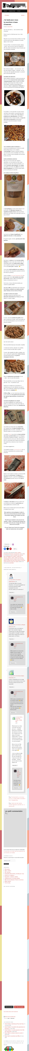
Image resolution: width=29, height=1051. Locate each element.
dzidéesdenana (12, 581)
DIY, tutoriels (7, 872)
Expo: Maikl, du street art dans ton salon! (14, 1033)
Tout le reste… (8, 882)
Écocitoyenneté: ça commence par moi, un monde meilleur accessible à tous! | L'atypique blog (17, 798)
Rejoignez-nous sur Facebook (11, 1011)
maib (8, 1018)
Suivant (23, 15)
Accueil (5, 11)
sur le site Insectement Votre (17, 275)
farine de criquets (13, 559)
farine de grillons (20, 559)
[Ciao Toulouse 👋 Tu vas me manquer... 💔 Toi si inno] (14, 985)
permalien (12, 563)
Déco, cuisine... (18, 552)
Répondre (11, 592)
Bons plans (7, 869)
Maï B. (15, 600)
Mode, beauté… (8, 881)
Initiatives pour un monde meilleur (12, 878)
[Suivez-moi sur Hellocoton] (9, 1016)
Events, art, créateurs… (10, 875)
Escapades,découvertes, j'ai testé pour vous (13, 553)
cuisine (12, 557)
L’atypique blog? (12, 11)
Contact (18, 11)
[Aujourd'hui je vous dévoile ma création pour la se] (14, 959)
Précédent (6, 15)
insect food (14, 560)
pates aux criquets (15, 561)
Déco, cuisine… (8, 870)
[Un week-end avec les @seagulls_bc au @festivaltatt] (14, 907)
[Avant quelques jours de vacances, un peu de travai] (14, 998)
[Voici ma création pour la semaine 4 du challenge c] (14, 946)
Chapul (9, 434)
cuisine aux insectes (19, 557)
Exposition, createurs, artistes (11, 876)
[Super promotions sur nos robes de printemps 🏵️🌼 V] (14, 894)
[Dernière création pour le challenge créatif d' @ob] (14, 933)
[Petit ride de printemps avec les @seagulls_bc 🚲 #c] (14, 920)
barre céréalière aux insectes (17, 555)
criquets (9, 557)
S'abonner (6, 863)
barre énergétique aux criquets (10, 556)
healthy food (9, 560)
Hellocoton (12, 1018)
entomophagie (6, 559)
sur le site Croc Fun (18, 449)
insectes (19, 560)
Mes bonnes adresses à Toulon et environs (14, 879)
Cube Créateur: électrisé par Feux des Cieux (14, 1023)
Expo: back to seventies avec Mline (12, 1036)
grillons (5, 560)
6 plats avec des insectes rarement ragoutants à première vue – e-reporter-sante (17, 804)
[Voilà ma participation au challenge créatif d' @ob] (14, 972)
